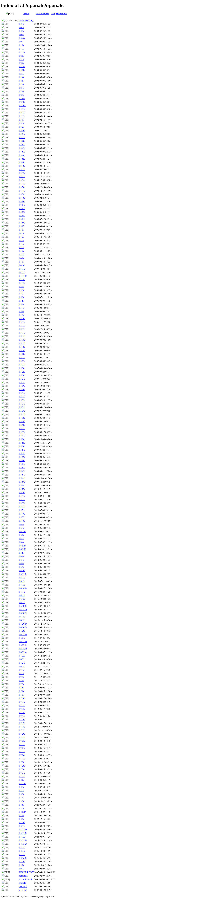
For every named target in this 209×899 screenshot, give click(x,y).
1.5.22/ (22, 360)
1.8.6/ (21, 804)
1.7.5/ (21, 683)
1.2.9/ (21, 94)
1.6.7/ (21, 559)
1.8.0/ (21, 779)
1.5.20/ (22, 353)
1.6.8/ (21, 563)
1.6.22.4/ (23, 652)
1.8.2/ (21, 790)
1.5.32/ (22, 396)
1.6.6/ (21, 556)
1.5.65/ (22, 478)
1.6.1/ (21, 527)
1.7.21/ (22, 737)
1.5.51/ (22, 428)
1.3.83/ (22, 211)
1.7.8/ (21, 691)
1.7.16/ (22, 719)
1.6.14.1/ (23, 588)
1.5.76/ (22, 513)
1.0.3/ (21, 30)
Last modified (42, 13)
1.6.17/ (22, 602)
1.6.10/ (22, 570)
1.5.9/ (21, 314)
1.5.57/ (22, 449)
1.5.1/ (21, 289)
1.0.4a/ (22, 37)
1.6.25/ (22, 666)
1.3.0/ (21, 119)
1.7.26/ (22, 754)
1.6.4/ (21, 542)
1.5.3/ (21, 297)
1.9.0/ (21, 865)
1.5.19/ (22, 350)
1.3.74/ (22, 179)
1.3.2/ (21, 126)
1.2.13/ (22, 116)
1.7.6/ (21, 687)
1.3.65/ (22, 158)
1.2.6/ (21, 84)
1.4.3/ (21, 240)
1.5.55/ (22, 442)
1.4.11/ (22, 268)
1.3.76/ (22, 187)
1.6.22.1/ (23, 641)
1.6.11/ (22, 577)
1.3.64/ (22, 155)
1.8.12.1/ (23, 829)
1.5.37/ (22, 414)
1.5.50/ (22, 424)
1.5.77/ (22, 517)
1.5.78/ (22, 520)
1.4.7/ (21, 254)
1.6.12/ (22, 581)
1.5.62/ (22, 467)
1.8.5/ (21, 801)
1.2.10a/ (22, 105)
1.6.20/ (22, 630)
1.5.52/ (22, 431)
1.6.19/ (22, 620)
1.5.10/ (22, 318)
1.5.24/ (22, 368)
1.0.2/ (21, 27)
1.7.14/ (22, 712)
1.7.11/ (22, 701)
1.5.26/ (22, 375)
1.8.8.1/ (22, 811)
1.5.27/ (22, 378)
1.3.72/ (22, 172)
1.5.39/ (22, 421)
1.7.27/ (22, 758)
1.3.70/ (22, 165)
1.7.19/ (22, 730)
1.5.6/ (21, 304)
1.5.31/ (22, 392)
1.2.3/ (21, 73)
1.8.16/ (22, 861)
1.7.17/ (22, 723)
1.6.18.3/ (23, 612)
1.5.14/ (22, 332)
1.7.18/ (22, 726)
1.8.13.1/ (23, 840)
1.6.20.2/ (23, 627)
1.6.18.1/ (23, 605)
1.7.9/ (21, 694)
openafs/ (22, 882)
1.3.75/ (22, 183)
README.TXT (26, 872)
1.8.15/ (22, 854)
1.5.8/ (21, 311)
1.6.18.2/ (23, 609)
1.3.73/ (22, 176)
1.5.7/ (21, 307)
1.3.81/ (22, 204)
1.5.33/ (22, 400)
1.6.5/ (21, 552)
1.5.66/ (22, 481)
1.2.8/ (21, 91)
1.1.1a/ (22, 52)
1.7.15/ (22, 715)
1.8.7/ (21, 808)
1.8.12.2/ (23, 833)
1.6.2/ (21, 534)
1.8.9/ (21, 818)
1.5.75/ (22, 510)
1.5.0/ (21, 286)
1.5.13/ (22, 329)
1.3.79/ (22, 197)
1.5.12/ (22, 325)
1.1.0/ (21, 45)
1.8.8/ (21, 815)
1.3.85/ (22, 219)
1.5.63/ (22, 471)
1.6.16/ (22, 598)
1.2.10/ (22, 101)
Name (26, 13)
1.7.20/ (22, 733)
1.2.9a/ (22, 98)
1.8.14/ (22, 850)
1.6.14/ (22, 591)
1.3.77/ (22, 190)
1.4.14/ (22, 279)
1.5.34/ (22, 403)
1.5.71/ (22, 495)
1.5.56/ (22, 446)
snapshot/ (23, 886)
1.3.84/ (22, 215)
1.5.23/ (22, 364)
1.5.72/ (22, 499)
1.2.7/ (21, 87)
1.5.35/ (22, 407)
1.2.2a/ (22, 66)
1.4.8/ (21, 258)
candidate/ (23, 875)
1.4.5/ (21, 247)
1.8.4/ (21, 797)
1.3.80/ (22, 201)
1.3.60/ (22, 140)
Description (61, 13)
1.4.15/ (22, 282)
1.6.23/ (22, 659)
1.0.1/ (21, 23)
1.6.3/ (21, 538)
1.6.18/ (22, 616)
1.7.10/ (22, 698)
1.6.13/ (22, 584)
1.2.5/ (21, 80)
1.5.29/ (22, 385)
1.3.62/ (22, 148)
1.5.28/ (22, 382)
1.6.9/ (21, 566)
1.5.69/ (22, 488)
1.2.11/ (22, 108)
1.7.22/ (22, 740)
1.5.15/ (22, 336)
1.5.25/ (22, 371)
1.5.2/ (21, 293)
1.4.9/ (21, 261)
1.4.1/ (21, 233)
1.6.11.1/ (23, 573)
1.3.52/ (22, 137)
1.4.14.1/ (23, 275)
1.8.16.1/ (23, 857)
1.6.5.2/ (22, 549)
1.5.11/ (22, 321)
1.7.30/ (22, 769)
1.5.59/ (22, 456)
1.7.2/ (21, 673)
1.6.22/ (22, 655)
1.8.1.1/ (22, 783)
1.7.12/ (22, 705)
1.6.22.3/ (23, 648)
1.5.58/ (22, 453)
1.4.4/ (21, 243)
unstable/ (23, 889)
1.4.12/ (22, 272)
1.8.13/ (22, 847)
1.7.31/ (22, 772)
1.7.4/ (21, 680)
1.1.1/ (21, 48)
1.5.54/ (22, 439)
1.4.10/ (22, 265)
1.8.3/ (21, 794)
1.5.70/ (22, 492)
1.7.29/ (22, 765)
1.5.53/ (22, 435)
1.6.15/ (22, 595)
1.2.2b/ (22, 69)
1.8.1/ (21, 786)
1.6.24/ (22, 662)
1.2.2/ (21, 62)
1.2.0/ (21, 55)
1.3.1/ (21, 123)
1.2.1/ (21, 59)
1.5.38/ (22, 417)
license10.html (25, 879)
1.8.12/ (22, 836)
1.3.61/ (22, 144)
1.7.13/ (22, 708)
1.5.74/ (22, 506)
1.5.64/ (22, 474)
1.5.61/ (22, 463)
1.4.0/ (21, 229)
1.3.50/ (22, 130)
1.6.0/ (21, 524)
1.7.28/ (22, 762)
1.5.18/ (22, 346)
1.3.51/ (22, 133)
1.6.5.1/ (22, 545)
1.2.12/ (22, 112)
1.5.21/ (22, 357)
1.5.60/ (22, 460)
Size (53, 13)
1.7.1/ (21, 669)
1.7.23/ (22, 744)
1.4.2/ (21, 236)
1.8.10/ (22, 822)
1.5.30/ (22, 389)
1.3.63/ (22, 151)
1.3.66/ (22, 162)
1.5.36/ (22, 410)
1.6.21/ (22, 637)
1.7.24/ (22, 747)
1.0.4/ (21, 34)
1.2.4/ (21, 77)
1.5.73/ (22, 502)
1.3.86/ (22, 222)
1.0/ (20, 41)
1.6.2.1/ (22, 531)
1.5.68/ (22, 485)
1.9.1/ (21, 868)
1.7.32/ (22, 776)
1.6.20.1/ (23, 623)
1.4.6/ (21, 250)
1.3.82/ (22, 208)
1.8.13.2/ (23, 843)
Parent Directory (26, 20)
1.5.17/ (22, 343)
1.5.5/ (21, 300)
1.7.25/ (22, 751)
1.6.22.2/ (23, 644)
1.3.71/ (22, 169)
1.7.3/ (21, 676)
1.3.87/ (22, 226)
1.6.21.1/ (23, 634)
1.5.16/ (22, 339)
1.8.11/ (22, 825)
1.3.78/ (22, 194)
